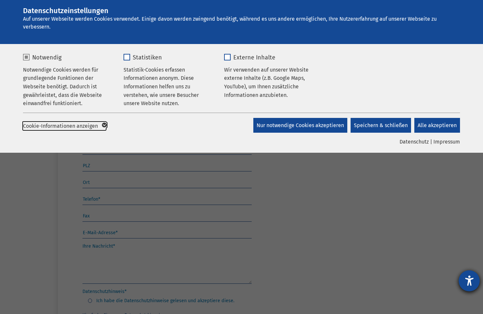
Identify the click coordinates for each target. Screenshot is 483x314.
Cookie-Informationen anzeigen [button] (61, 126)
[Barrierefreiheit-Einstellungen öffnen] (469, 280)
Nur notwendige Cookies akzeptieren (300, 125)
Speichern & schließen (381, 125)
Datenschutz (414, 142)
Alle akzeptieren (437, 125)
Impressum (446, 142)
